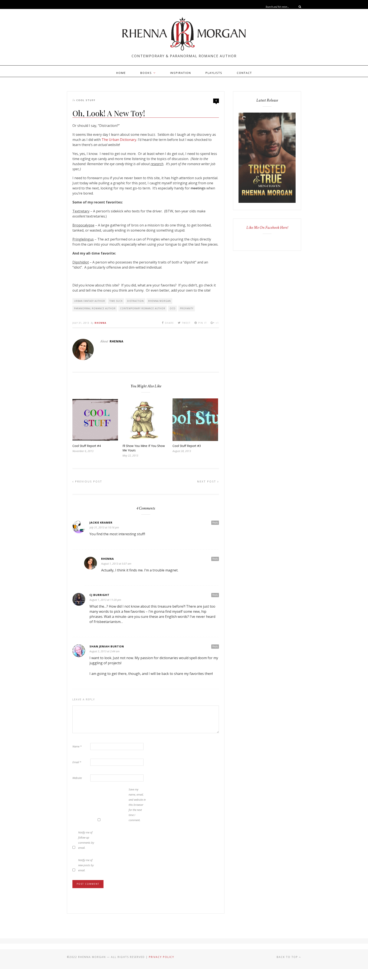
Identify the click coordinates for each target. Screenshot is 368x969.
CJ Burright (99, 595)
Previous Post (88, 481)
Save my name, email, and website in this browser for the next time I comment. (137, 804)
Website (77, 778)
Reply (215, 522)
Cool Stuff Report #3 (186, 446)
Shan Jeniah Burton (106, 646)
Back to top (288, 957)
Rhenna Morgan (159, 300)
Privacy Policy (161, 957)
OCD (172, 308)
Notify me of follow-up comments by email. (86, 840)
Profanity (186, 308)
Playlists (214, 73)
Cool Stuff (85, 100)
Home (121, 73)
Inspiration (180, 73)
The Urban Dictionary (119, 139)
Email (76, 762)
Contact (244, 73)
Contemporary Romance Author (142, 308)
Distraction (135, 300)
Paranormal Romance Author (95, 308)
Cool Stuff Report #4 (86, 446)
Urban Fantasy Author (89, 300)
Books (146, 73)
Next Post (207, 481)
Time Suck (116, 300)
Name (77, 746)
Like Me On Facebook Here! (267, 227)
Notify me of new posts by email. (86, 865)
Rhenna (100, 322)
